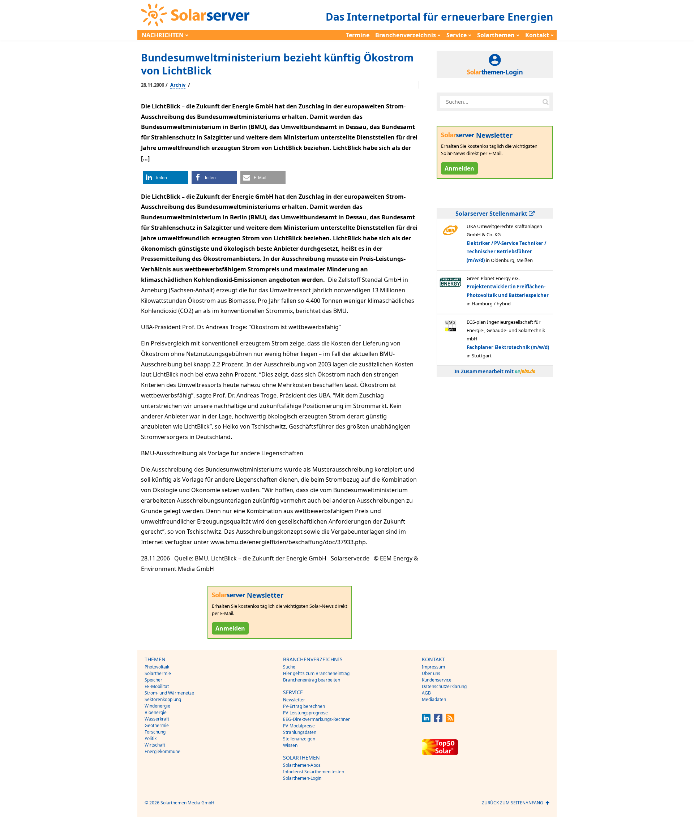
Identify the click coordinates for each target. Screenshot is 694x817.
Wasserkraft (157, 719)
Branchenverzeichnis (405, 35)
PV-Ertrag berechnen (304, 706)
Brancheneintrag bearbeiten (311, 680)
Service (456, 35)
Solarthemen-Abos (302, 765)
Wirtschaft (155, 745)
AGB (426, 693)
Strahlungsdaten (299, 732)
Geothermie (157, 725)
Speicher (153, 680)
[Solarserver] (195, 15)
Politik (151, 738)
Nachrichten (163, 35)
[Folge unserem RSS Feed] (450, 720)
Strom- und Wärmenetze (169, 693)
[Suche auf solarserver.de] (545, 101)
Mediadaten (434, 699)
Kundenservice (436, 680)
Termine (357, 35)
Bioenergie (156, 712)
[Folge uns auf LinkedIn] (426, 720)
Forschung (155, 732)
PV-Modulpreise (299, 726)
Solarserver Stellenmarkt (492, 214)
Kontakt (537, 35)
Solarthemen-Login (302, 778)
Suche (289, 667)
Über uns (431, 673)
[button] (165, 177)
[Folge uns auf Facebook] (438, 720)
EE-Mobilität (157, 686)
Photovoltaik (157, 667)
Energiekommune (162, 751)
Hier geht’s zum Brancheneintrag (316, 673)
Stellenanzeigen (299, 739)
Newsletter (294, 700)
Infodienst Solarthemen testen (313, 772)
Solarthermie (158, 673)
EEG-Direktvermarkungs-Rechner (316, 719)
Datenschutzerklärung (444, 686)
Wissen (290, 745)
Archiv (177, 85)
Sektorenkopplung (163, 699)
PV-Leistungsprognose (305, 713)
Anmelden (230, 628)
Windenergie (157, 706)
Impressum (433, 667)
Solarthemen (496, 35)
